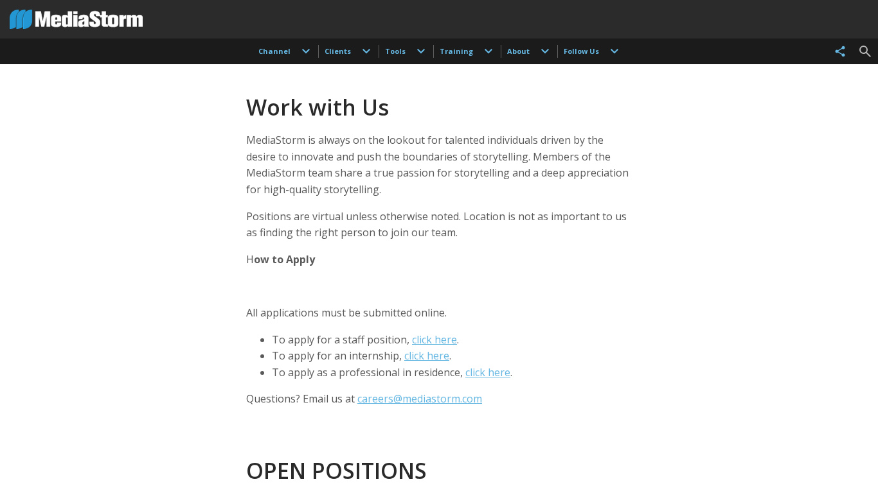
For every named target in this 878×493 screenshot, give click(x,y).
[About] (545, 51)
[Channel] (306, 51)
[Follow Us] (614, 51)
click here (434, 340)
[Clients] (366, 51)
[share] (840, 51)
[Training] (488, 51)
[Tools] (421, 51)
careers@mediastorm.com (419, 399)
